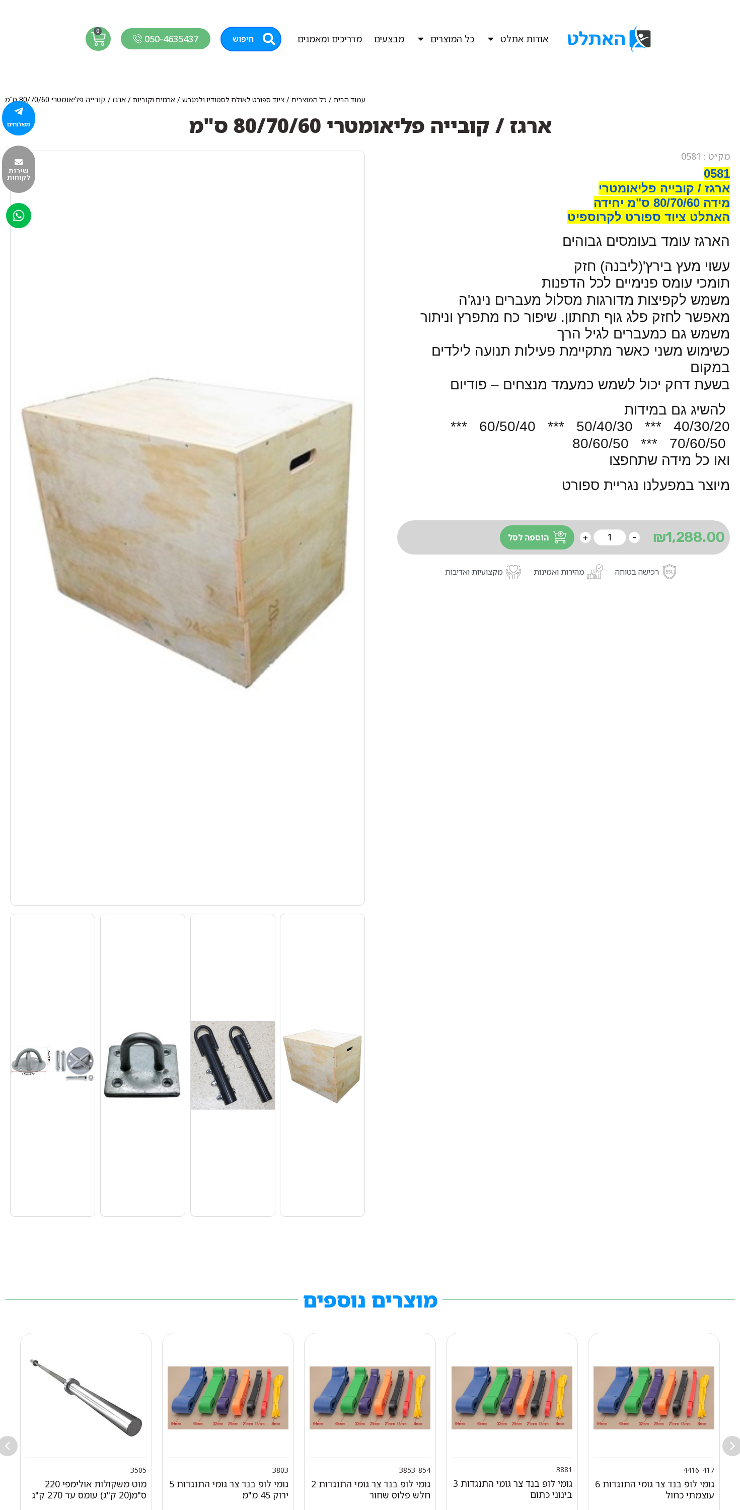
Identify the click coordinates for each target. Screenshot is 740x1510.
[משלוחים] (19, 111)
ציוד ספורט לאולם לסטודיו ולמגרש (233, 100)
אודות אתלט (524, 39)
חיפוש (243, 38)
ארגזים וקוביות (154, 100)
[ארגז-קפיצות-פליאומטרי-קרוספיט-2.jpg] (187, 528)
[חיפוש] (269, 39)
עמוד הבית (349, 100)
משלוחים (18, 124)
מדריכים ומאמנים (330, 39)
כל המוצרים (452, 39)
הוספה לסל (528, 537)
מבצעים (389, 39)
